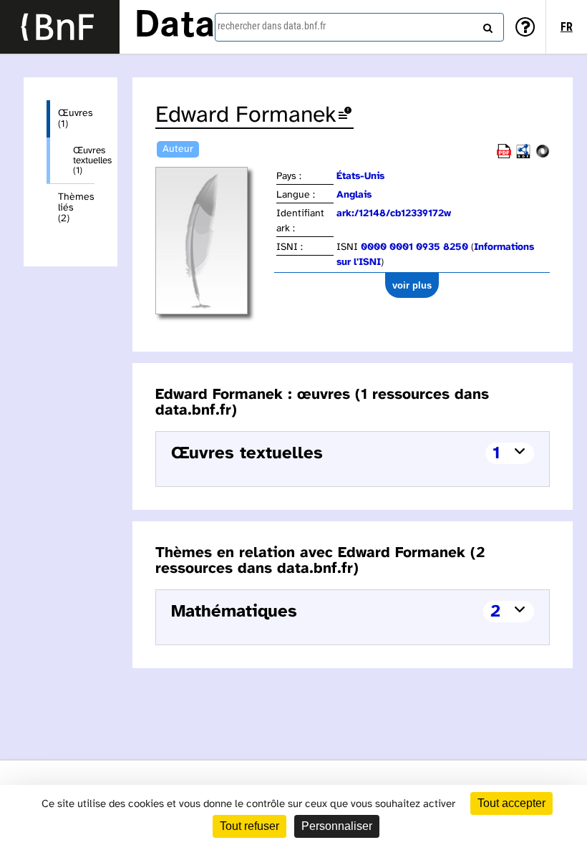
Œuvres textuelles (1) (83, 160)
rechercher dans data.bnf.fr (272, 26)
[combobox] (359, 27)
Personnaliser (336, 826)
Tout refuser (249, 826)
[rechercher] (486, 25)
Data (174, 26)
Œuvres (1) (75, 119)
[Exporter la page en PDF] (504, 155)
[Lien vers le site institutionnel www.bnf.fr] (60, 27)
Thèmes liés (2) (76, 208)
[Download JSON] (542, 155)
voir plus (412, 285)
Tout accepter (511, 803)
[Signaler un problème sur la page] (345, 115)
